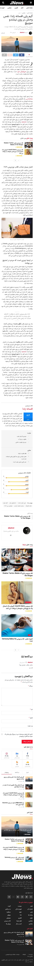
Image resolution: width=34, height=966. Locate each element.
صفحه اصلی (29, 8)
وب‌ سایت (30, 726)
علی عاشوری (4, 960)
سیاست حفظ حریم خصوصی (12, 954)
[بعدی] (15, 160)
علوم (20, 912)
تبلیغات (24, 954)
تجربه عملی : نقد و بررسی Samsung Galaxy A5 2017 (17, 640)
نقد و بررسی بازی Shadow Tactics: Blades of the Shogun (13, 144)
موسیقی (9, 918)
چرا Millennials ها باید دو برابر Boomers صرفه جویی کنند (13, 804)
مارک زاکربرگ (28, 506)
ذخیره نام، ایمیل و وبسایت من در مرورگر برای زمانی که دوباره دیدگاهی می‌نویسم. (19, 735)
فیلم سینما (19, 921)
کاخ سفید (5, 503)
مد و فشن (8, 909)
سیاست (20, 906)
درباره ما (31, 954)
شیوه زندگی (19, 909)
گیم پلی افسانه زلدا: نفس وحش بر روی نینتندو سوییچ (14, 778)
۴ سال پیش (22, 662)
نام (31, 709)
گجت (30, 635)
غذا (21, 915)
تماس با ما (30, 956)
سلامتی (31, 924)
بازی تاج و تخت (22, 503)
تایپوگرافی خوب (21, 72)
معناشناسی (29, 99)
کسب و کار (19, 924)
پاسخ (30, 668)
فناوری (16, 8)
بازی (19, 13)
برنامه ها (30, 915)
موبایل (9, 915)
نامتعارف (23, 122)
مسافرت (9, 912)
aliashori (22, 33)
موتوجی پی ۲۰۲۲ (8, 506)
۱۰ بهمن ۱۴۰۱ (13, 33)
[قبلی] (18, 160)
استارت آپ (30, 909)
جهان (31, 918)
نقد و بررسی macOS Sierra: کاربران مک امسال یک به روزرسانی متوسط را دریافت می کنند (12, 151)
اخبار (22, 8)
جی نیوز (27, 960)
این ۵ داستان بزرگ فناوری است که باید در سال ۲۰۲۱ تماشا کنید (13, 786)
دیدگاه (30, 686)
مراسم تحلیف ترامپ (19, 506)
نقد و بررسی (28, 602)
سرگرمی (10, 8)
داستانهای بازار (13, 503)
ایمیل (31, 718)
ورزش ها (8, 924)
